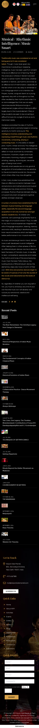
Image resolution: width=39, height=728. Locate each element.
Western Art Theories (10, 542)
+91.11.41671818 (11, 576)
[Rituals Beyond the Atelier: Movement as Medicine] (5, 460)
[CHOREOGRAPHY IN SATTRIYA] (5, 477)
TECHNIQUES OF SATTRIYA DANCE (16, 440)
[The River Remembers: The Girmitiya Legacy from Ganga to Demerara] (5, 317)
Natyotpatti (7, 514)
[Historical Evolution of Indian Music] (5, 367)
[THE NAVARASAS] (5, 491)
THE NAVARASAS (9, 499)
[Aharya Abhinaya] (5, 398)
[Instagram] (18, 4)
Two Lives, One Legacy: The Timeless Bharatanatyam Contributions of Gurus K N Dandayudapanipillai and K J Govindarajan (19, 423)
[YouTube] (14, 4)
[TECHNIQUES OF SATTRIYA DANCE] (5, 432)
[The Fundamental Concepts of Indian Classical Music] (5, 350)
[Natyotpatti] (5, 505)
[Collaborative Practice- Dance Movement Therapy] (5, 381)
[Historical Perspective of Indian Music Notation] (5, 334)
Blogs (30, 52)
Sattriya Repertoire (10, 454)
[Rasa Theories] (5, 520)
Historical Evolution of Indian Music (16, 375)
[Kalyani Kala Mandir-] (5, 4)
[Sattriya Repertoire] (5, 446)
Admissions (19, 726)
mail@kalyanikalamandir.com (17, 583)
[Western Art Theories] (5, 534)
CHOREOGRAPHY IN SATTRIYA (14, 485)
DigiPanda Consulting (27, 715)
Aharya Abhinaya (9, 406)
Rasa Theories (8, 528)
